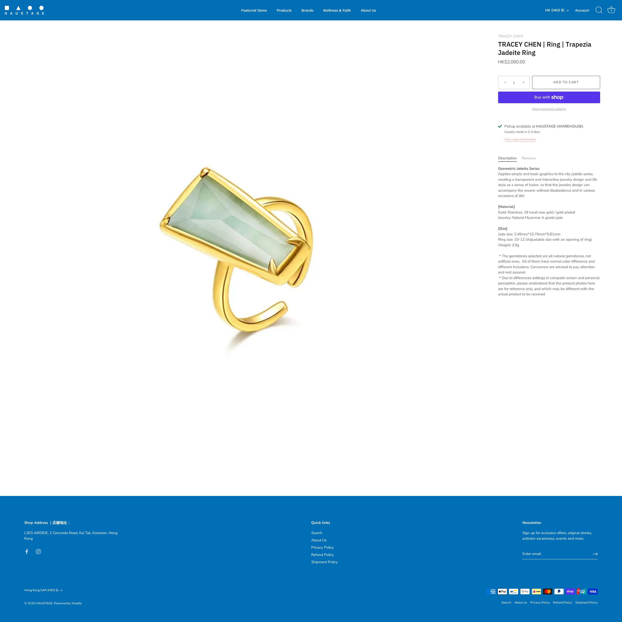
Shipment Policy (324, 562)
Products (284, 10)
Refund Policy (322, 554)
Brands (307, 10)
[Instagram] (38, 551)
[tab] (510, 158)
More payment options (549, 109)
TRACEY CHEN (510, 36)
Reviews (529, 158)
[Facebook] (26, 551)
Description (507, 158)
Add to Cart (566, 82)
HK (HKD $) (554, 10)
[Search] (599, 10)
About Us (368, 10)
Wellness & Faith (337, 10)
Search (316, 532)
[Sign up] (595, 554)
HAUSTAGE (44, 603)
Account (582, 10)
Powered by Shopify (68, 603)
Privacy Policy (322, 547)
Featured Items (254, 10)
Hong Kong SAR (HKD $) (41, 590)
